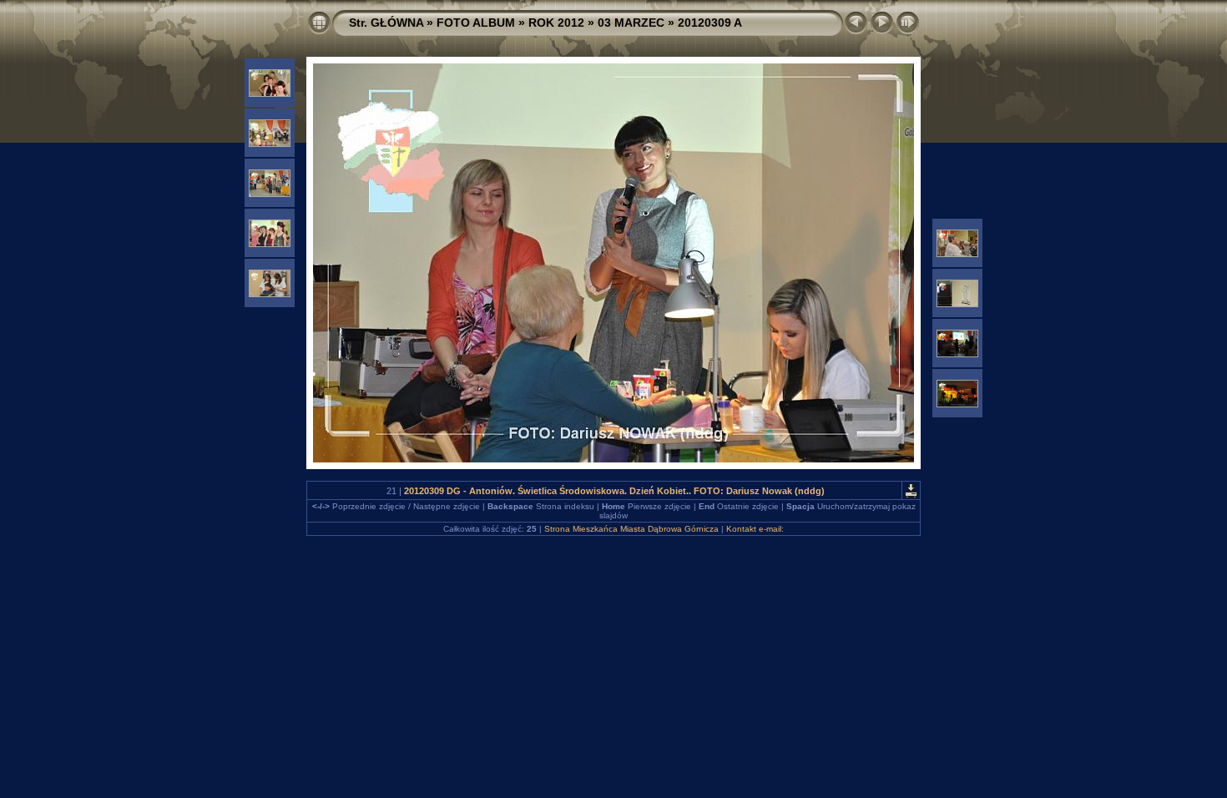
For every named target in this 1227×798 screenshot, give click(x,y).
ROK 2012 (556, 22)
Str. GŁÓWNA (386, 22)
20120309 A (710, 22)
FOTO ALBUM (476, 22)
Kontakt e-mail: (755, 528)
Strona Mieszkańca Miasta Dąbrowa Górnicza (631, 528)
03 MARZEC (631, 22)
